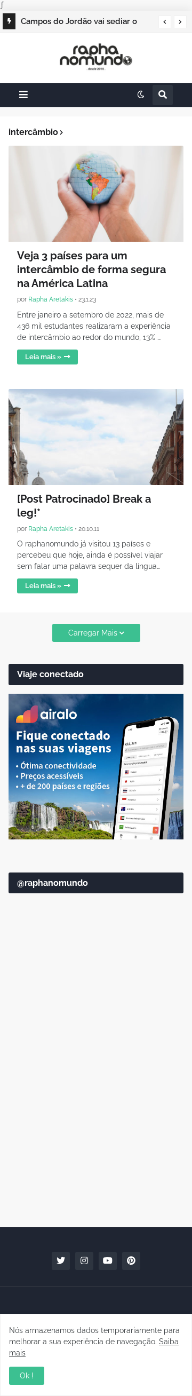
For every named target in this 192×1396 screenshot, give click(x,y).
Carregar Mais (92, 633)
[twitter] (61, 1261)
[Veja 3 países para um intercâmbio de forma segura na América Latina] (96, 194)
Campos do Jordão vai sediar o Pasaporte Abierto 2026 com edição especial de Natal (79, 23)
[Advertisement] (96, 1111)
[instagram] (84, 1261)
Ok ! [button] (27, 1375)
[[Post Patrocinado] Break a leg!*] (96, 437)
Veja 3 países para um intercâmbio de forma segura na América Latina (91, 269)
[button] (164, 21)
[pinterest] (131, 1261)
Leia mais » (43, 357)
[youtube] (108, 1261)
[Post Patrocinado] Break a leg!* (84, 506)
